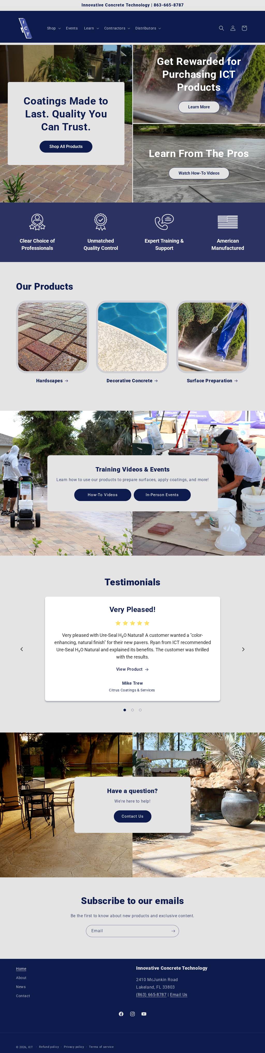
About (21, 978)
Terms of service (101, 1047)
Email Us (178, 994)
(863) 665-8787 (151, 994)
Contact (23, 996)
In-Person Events (162, 494)
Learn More (199, 106)
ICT (30, 1047)
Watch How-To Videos (199, 173)
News (21, 987)
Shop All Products (66, 146)
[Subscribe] (173, 931)
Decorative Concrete (129, 380)
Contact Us (133, 816)
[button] (53, 28)
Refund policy (49, 1047)
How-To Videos (103, 494)
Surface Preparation (209, 380)
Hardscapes (49, 380)
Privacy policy (74, 1047)
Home (21, 969)
